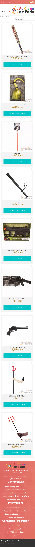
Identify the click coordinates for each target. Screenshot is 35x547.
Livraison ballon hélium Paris (15, 490)
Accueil (2, 16)
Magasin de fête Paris (16, 517)
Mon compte (16, 526)
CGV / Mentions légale (15, 532)
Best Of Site (11, 544)
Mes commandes (15, 529)
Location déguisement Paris (15, 487)
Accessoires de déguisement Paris (16, 496)
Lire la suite (17, 65)
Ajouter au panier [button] (17, 113)
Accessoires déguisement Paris (16, 511)
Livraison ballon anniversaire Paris (16, 493)
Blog (15, 535)
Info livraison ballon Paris (15, 508)
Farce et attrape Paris (15, 499)
